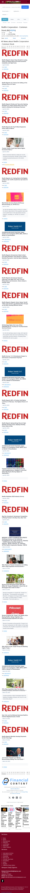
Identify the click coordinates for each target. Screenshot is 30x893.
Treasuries (25, 22)
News (9, 22)
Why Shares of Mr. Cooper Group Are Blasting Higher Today (15, 647)
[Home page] (13, 2)
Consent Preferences (6, 892)
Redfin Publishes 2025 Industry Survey (13, 496)
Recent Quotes (5, 11)
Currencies (13, 22)
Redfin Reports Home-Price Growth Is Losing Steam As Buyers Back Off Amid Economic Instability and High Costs (14, 61)
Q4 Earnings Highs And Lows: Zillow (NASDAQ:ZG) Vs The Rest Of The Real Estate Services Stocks (15, 326)
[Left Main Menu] (2, 2)
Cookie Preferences (21, 888)
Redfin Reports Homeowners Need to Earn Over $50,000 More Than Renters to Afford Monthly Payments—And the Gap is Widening (15, 256)
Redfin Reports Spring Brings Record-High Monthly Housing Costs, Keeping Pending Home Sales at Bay (14, 424)
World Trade (12, 164)
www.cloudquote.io (15, 788)
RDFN (12, 30)
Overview (4, 22)
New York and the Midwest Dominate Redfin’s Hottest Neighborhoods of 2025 (15, 715)
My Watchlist (16, 11)
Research (23, 38)
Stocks (12, 19)
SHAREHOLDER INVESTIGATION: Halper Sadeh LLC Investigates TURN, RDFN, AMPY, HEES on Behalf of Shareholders (14, 667)
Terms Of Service (16, 793)
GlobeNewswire (6, 241)
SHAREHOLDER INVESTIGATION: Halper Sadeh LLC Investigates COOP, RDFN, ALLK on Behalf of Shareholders (14, 447)
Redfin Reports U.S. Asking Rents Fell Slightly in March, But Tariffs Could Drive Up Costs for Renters (15, 179)
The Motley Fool (6, 652)
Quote (6, 38)
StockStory (5, 218)
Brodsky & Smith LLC (8, 549)
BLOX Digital (21, 889)
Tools (25, 19)
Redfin (6, 67)
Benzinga (5, 162)
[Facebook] (13, 798)
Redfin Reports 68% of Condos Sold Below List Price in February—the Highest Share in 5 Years (15, 402)
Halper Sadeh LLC (7, 239)
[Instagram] (20, 798)
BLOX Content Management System (11, 889)
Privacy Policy (24, 792)
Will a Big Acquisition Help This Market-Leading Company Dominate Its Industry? (14, 689)
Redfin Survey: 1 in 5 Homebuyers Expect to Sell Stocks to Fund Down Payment (14, 356)
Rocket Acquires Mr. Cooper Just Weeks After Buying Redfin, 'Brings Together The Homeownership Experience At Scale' (15, 617)
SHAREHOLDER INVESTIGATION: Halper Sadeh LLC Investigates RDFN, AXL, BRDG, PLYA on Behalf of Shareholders (14, 379)
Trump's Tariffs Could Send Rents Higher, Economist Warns (13, 149)
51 (27, 46)
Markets (5, 19)
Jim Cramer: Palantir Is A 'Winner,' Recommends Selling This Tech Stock (13, 758)
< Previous (4, 47)
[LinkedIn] (16, 798)
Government (7, 164)
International (19, 22)
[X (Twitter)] (9, 798)
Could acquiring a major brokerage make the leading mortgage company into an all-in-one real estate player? (14, 697)
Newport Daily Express (11, 886)
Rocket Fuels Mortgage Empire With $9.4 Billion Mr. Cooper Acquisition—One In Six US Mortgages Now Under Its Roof (14, 586)
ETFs (19, 19)
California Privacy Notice (13, 888)
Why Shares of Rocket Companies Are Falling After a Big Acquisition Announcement (15, 565)
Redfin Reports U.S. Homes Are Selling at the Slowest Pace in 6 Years (14, 83)
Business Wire (6, 69)
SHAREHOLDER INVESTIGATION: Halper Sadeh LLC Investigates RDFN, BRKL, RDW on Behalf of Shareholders (15, 234)
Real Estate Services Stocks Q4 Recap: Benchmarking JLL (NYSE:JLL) (13, 203)
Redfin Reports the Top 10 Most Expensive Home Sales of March (14, 127)
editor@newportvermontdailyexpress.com (15, 877)
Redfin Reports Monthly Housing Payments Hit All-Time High (14, 737)
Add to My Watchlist (23, 36)
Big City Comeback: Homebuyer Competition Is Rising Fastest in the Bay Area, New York (14, 517)
